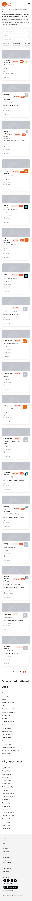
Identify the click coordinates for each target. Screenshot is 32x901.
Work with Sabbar (8, 846)
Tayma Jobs (6, 803)
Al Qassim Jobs (7, 781)
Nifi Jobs (5, 809)
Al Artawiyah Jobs (7, 819)
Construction (6, 738)
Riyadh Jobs (6, 768)
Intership (5, 849)
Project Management (9, 747)
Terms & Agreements (18, 896)
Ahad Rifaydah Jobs (8, 797)
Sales (4, 693)
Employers (6, 860)
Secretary (5, 725)
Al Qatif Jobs (6, 800)
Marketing (5, 696)
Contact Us (6, 851)
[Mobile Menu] (29, 4)
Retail (4, 699)
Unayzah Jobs (6, 806)
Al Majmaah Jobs (7, 787)
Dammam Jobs (7, 774)
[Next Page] (24, 672)
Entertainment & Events (9, 709)
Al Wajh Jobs (6, 822)
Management (6, 728)
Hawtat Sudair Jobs (8, 816)
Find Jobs (6, 871)
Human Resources (8, 722)
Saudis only (6, 44)
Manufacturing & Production (11, 750)
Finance (4, 719)
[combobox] (17, 31)
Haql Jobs (5, 790)
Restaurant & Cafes (8, 703)
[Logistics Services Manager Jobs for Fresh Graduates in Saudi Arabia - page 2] (24, 672)
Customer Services (8, 712)
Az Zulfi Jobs (6, 829)
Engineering (6, 741)
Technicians (6, 754)
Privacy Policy (6, 896)
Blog (4, 843)
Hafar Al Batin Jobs (8, 793)
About (5, 841)
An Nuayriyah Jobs (8, 813)
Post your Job (7, 863)
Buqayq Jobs (6, 825)
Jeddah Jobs (6, 771)
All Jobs (8, 9)
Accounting (6, 715)
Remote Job (16, 44)
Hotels (4, 706)
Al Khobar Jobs (7, 777)
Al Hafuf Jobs (6, 784)
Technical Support (8, 731)
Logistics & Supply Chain (10, 734)
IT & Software (6, 744)
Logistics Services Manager (20, 9)
